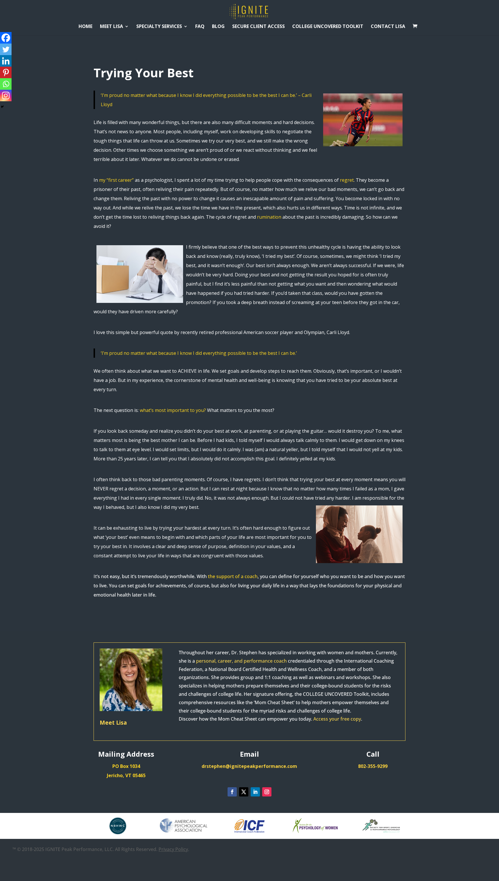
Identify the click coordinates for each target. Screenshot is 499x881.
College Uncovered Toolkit (327, 26)
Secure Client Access (258, 26)
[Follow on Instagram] (266, 791)
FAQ (199, 26)
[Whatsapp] (6, 84)
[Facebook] (6, 38)
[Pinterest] (6, 72)
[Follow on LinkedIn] (255, 791)
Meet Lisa (111, 26)
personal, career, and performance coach (241, 661)
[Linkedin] (6, 61)
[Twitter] (6, 49)
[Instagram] (6, 95)
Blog (218, 26)
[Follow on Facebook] (232, 791)
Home (85, 26)
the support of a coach (233, 576)
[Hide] (2, 106)
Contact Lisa (388, 26)
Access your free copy (337, 719)
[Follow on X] (243, 791)
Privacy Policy (173, 849)
